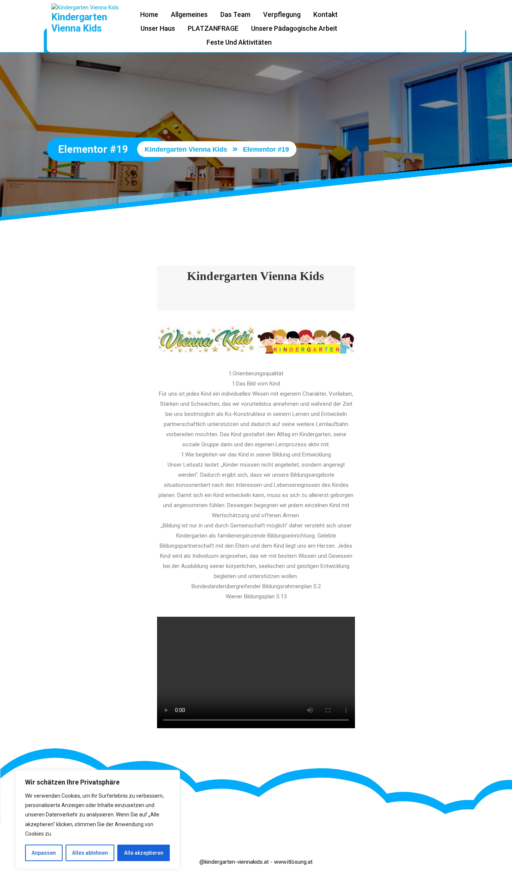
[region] (97, 819)
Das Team (235, 14)
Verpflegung (282, 14)
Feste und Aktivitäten (239, 42)
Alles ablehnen (90, 853)
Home (149, 14)
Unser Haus (158, 28)
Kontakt (325, 14)
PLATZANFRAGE (213, 28)
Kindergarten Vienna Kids (79, 23)
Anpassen (43, 853)
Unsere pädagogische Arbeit (294, 28)
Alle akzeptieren (143, 853)
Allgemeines (189, 14)
